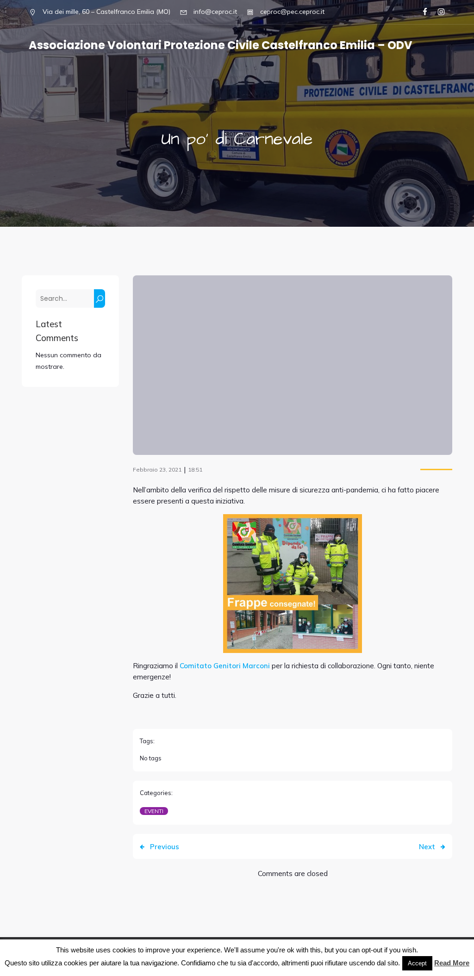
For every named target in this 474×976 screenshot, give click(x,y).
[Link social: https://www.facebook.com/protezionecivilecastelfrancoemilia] (421, 12)
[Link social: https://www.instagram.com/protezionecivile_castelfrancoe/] (437, 12)
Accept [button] (417, 963)
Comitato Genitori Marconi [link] (226, 665)
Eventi (153, 811)
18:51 (195, 469)
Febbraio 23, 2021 (157, 469)
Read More (451, 963)
